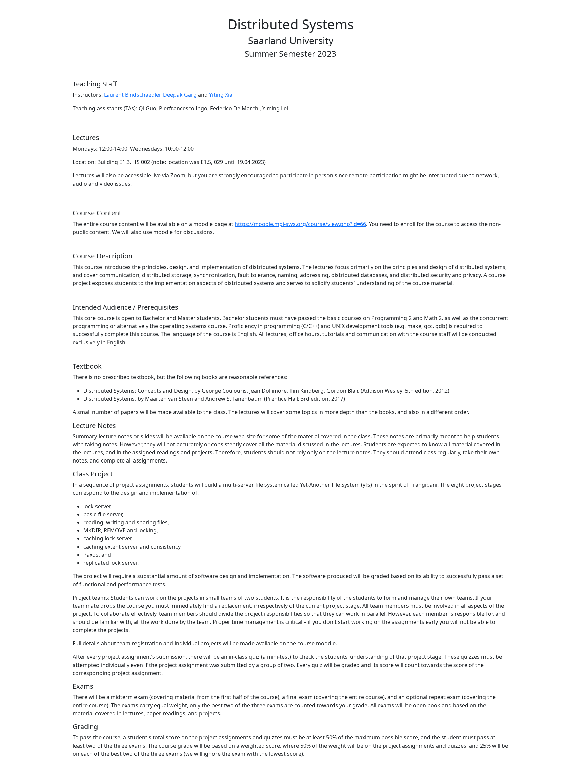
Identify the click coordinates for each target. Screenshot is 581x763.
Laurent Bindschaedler (132, 94)
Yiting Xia (220, 94)
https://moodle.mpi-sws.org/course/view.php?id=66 (300, 224)
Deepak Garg (180, 94)
